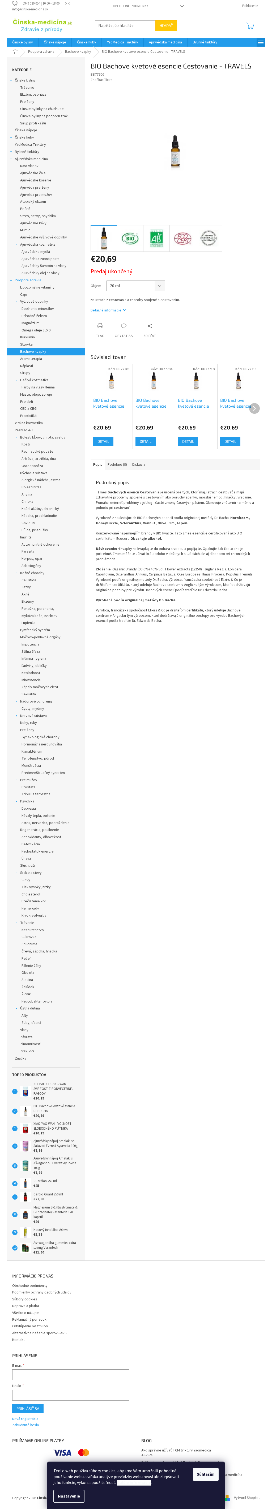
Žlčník (26, 994)
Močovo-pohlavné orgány (40, 637)
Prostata (28, 787)
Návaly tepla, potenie (38, 815)
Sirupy (25, 373)
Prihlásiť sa (27, 1408)
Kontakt (18, 1339)
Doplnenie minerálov (38, 308)
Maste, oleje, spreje (36, 394)
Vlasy (24, 1030)
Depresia (29, 808)
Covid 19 (28, 523)
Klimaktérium (32, 751)
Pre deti (26, 401)
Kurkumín (27, 337)
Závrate (26, 1037)
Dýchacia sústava (34, 473)
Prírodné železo (34, 316)
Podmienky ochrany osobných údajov (41, 1292)
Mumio (25, 230)
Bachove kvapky (33, 351)
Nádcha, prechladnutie (39, 515)
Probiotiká (28, 416)
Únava (26, 858)
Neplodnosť (31, 673)
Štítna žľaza (31, 651)
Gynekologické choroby (41, 737)
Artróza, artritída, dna (39, 458)
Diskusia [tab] (138, 464)
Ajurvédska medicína (31, 159)
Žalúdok (28, 987)
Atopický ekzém (33, 201)
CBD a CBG (28, 408)
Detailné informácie (106, 310)
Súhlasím (206, 1474)
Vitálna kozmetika (29, 423)
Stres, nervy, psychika (38, 216)
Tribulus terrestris (36, 794)
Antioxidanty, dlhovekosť (41, 837)
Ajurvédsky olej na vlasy (41, 273)
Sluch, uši (27, 865)
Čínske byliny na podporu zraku (45, 116)
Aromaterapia (31, 359)
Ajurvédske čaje (33, 173)
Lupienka (29, 623)
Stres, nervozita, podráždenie (46, 823)
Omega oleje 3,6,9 (36, 330)
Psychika (27, 801)
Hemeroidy (30, 908)
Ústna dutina (30, 1008)
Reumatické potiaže (37, 451)
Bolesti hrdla (31, 487)
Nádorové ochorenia (36, 701)
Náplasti (26, 366)
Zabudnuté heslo (25, 1425)
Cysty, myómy (33, 708)
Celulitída (29, 580)
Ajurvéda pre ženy (34, 187)
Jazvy (26, 587)
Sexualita (29, 694)
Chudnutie (29, 944)
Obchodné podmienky (130, 6)
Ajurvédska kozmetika (38, 244)
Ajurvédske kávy (33, 223)
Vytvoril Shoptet (247, 1498)
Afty (25, 1015)
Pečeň (25, 209)
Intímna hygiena (34, 658)
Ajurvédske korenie (35, 180)
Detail (103, 441)
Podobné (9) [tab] (117, 464)
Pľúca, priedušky (35, 530)
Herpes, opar (32, 558)
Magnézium (31, 323)
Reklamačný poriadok (29, 1319)
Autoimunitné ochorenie (41, 544)
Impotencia (30, 644)
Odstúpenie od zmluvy (30, 1326)
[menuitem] (22, 42)
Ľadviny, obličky (34, 665)
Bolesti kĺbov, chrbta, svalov (42, 437)
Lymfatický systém (35, 630)
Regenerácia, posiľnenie (39, 830)
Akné (25, 594)
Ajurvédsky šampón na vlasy (44, 266)
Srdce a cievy (31, 872)
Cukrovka (29, 937)
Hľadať (166, 25)
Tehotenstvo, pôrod (38, 758)
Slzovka (26, 344)
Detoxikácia (31, 844)
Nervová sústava (33, 716)
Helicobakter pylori (37, 1001)
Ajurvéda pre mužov (36, 194)
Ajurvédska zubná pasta (41, 259)
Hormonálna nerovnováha (42, 744)
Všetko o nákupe (25, 1313)
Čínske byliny (25, 80)
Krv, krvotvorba (34, 915)
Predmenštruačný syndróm (43, 773)
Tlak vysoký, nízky (36, 887)
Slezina (27, 980)
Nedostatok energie (38, 851)
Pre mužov (28, 780)
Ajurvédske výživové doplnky (43, 237)
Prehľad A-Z (24, 430)
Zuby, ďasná (31, 1022)
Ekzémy (28, 601)
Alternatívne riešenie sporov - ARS (39, 1333)
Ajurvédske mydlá (36, 251)
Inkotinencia (31, 680)
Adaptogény (31, 566)
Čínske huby (24, 137)
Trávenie (27, 87)
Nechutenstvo (33, 930)
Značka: (102, 80)
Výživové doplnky (34, 301)
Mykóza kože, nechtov (39, 616)
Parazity (28, 551)
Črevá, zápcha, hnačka (39, 951)
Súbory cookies (24, 1299)
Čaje (23, 294)
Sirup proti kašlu (33, 123)
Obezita (28, 972)
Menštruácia (31, 765)
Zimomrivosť (30, 1044)
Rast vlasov (29, 166)
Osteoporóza (32, 466)
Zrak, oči (27, 1051)
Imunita (26, 537)
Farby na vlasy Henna (38, 387)
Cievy (26, 880)
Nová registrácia (25, 1419)
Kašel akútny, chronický (40, 509)
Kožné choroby (32, 573)
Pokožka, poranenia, (38, 608)
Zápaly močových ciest (40, 687)
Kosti (26, 444)
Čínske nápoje (26, 130)
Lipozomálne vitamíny (37, 287)
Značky (20, 1058)
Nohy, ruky (28, 722)
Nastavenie (69, 1496)
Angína (27, 494)
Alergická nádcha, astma (41, 480)
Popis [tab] (97, 464)
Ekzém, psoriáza (33, 94)
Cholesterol (31, 894)
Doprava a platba (25, 1306)
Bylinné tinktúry (27, 152)
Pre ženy (27, 101)
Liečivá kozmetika (34, 380)
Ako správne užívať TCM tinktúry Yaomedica (176, 1450)
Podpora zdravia (28, 280)
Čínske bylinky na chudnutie (42, 109)
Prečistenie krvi (34, 901)
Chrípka (27, 501)
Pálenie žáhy (31, 965)
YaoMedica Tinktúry (30, 144)
